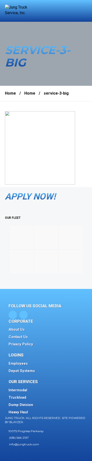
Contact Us (18, 337)
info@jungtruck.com (24, 444)
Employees (18, 363)
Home (10, 93)
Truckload (17, 397)
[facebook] (13, 315)
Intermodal (18, 390)
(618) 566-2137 (19, 437)
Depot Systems (22, 371)
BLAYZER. (16, 422)
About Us (17, 329)
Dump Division (21, 405)
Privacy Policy (21, 344)
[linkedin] (23, 315)
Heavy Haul (18, 412)
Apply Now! (30, 196)
